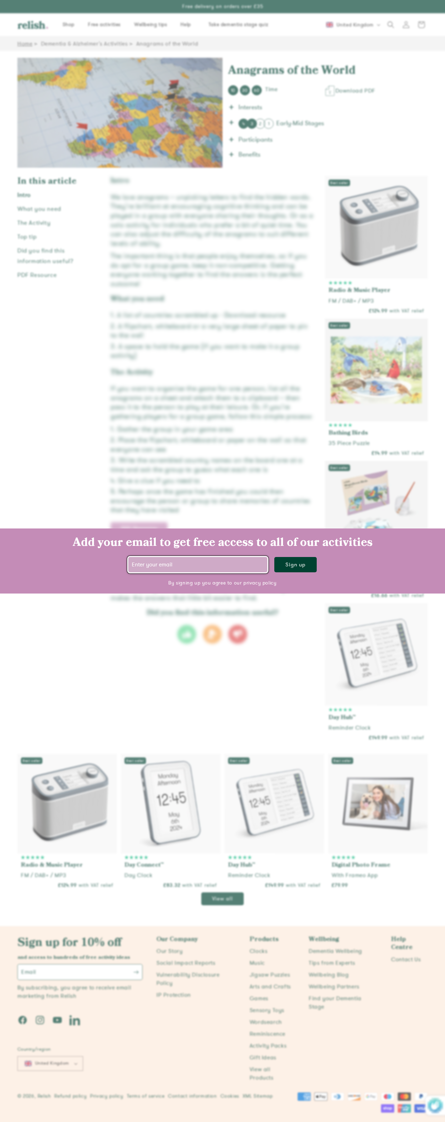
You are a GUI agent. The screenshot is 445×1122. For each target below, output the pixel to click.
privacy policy (259, 583)
